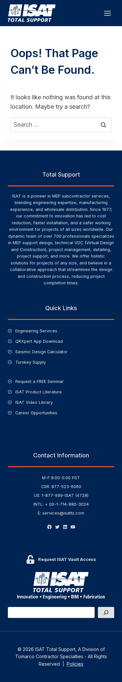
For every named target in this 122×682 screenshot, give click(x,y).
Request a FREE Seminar (39, 381)
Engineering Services (36, 330)
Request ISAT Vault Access (67, 559)
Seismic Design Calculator (41, 351)
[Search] (106, 612)
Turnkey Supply (30, 362)
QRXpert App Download (39, 341)
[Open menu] (107, 13)
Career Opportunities (36, 412)
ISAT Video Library (34, 402)
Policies (75, 664)
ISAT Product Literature (38, 391)
